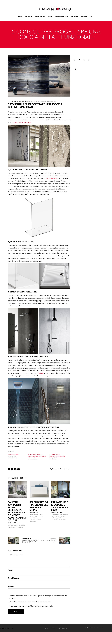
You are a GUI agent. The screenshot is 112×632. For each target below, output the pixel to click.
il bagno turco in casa (13, 454)
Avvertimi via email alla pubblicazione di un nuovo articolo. (31, 606)
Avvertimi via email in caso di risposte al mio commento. (30, 602)
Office (58, 519)
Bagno (28, 101)
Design (33, 101)
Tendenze (44, 101)
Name (10, 570)
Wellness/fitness (52, 101)
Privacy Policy (50, 628)
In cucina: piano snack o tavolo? (48, 541)
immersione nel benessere (21, 122)
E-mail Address (13, 578)
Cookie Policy (62, 628)
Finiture (38, 101)
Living (53, 519)
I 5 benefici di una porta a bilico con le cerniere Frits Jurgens (13, 540)
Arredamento (20, 525)
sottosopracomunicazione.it (96, 627)
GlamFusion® (51, 178)
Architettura (12, 525)
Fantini (40, 373)
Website (11, 586)
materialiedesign (57, 469)
